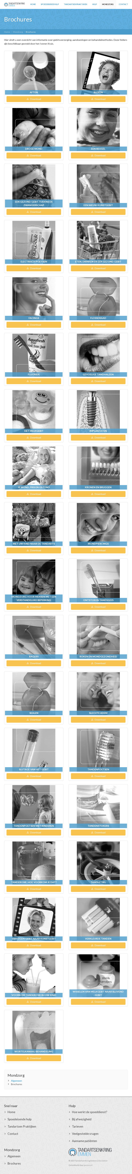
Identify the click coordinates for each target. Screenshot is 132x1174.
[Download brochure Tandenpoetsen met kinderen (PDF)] (34, 806)
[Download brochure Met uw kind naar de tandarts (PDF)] (34, 524)
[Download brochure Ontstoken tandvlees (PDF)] (98, 580)
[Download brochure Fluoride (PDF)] (34, 355)
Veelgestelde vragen (85, 1133)
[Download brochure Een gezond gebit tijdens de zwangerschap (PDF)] (34, 185)
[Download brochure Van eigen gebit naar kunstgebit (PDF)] (34, 919)
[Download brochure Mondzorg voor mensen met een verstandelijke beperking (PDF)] (34, 580)
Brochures (14, 1163)
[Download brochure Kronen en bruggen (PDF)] (98, 468)
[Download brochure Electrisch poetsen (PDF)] (34, 242)
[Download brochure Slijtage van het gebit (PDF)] (34, 750)
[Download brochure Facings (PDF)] (34, 298)
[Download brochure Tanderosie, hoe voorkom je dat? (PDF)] (34, 862)
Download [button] (35, 99)
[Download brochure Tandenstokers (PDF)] (98, 806)
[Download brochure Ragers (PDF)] (34, 637)
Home (33, 4)
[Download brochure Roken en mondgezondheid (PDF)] (98, 637)
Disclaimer (103, 1161)
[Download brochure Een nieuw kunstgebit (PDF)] (98, 185)
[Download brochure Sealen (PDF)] (34, 693)
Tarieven (77, 1126)
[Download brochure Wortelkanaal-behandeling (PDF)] (34, 1032)
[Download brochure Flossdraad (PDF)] (98, 298)
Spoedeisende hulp (50, 4)
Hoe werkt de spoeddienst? (89, 1112)
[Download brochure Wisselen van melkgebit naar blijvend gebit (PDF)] (98, 975)
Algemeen (16, 1080)
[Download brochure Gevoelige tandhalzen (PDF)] (98, 355)
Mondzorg (108, 4)
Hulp (94, 4)
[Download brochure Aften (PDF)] (34, 73)
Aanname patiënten (84, 1141)
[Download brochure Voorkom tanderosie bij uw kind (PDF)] (34, 975)
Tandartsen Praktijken (75, 4)
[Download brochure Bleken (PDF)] (98, 73)
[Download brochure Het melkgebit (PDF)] (34, 411)
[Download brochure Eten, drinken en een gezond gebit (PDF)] (98, 242)
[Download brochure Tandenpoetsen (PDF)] (98, 750)
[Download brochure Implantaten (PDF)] (98, 411)
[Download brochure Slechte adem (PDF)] (98, 693)
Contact (123, 4)
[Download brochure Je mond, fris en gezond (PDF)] (34, 468)
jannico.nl (88, 1165)
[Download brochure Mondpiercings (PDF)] (98, 524)
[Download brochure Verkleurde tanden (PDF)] (98, 919)
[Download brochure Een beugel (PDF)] (98, 129)
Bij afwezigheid (81, 1119)
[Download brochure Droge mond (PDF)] (34, 129)
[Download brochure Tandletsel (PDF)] (98, 862)
